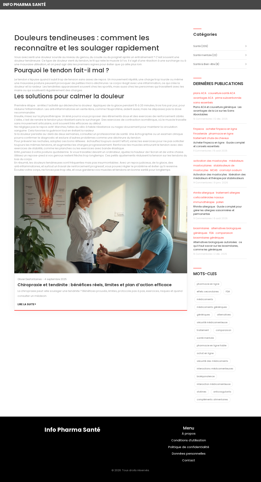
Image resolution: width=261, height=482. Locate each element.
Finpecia (198, 129)
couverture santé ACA (221, 93)
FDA (211, 233)
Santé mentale (205, 55)
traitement (203, 330)
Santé (200, 46)
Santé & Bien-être (206, 64)
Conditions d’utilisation (188, 440)
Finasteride (200, 133)
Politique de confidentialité (188, 447)
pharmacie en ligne (221, 133)
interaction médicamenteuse (213, 384)
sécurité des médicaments (212, 361)
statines (201, 391)
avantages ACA (203, 98)
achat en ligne (205, 353)
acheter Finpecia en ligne (221, 129)
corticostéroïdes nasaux (208, 197)
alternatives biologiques (226, 228)
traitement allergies (228, 192)
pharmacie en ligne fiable (211, 345)
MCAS (214, 170)
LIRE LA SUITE (26, 304)
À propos (189, 433)
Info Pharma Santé (24, 4)
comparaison (223, 330)
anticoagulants (222, 391)
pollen (220, 202)
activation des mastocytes (210, 161)
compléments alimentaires (212, 399)
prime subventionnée (228, 98)
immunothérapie (203, 202)
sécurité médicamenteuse (212, 322)
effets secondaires (208, 291)
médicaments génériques (212, 307)
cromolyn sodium (230, 170)
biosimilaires (201, 228)
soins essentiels (203, 102)
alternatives (224, 314)
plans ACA (199, 93)
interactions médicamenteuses (215, 368)
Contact (188, 460)
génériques (200, 233)
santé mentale (205, 338)
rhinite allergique (203, 192)
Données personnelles (189, 453)
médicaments (205, 299)
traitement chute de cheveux (211, 138)
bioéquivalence (206, 376)
